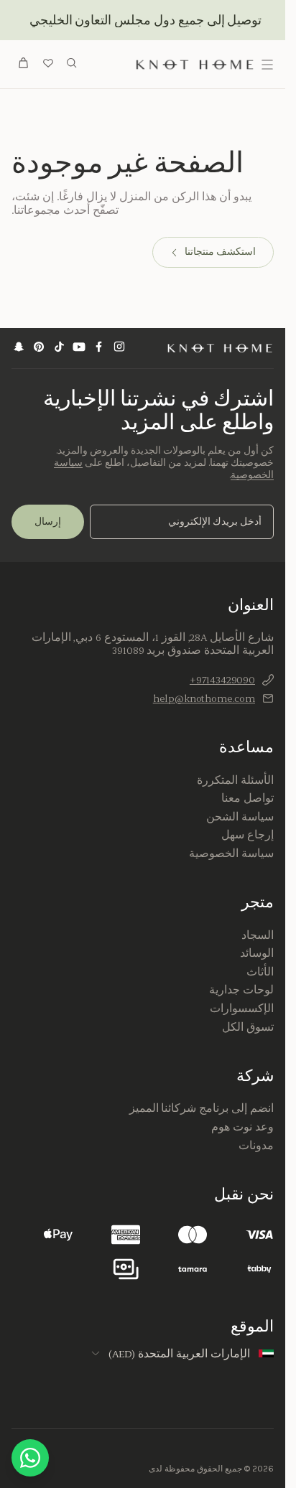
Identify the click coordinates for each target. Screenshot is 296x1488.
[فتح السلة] (23, 64)
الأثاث (260, 971)
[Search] (71, 64)
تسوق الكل (248, 1027)
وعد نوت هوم (242, 1126)
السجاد (257, 935)
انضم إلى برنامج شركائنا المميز (201, 1108)
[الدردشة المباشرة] (30, 1458)
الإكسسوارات (242, 1008)
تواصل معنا (247, 798)
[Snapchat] (18, 348)
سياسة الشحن (240, 816)
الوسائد (257, 953)
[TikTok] (59, 348)
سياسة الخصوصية (231, 853)
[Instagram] (119, 348)
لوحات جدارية (241, 989)
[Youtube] (79, 348)
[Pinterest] (39, 348)
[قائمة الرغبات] (48, 64)
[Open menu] (267, 64)
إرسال (47, 521)
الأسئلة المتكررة (235, 780)
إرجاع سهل (247, 834)
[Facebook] (99, 348)
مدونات (256, 1145)
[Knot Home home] (220, 348)
